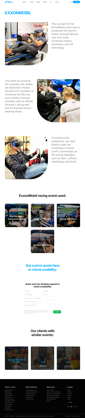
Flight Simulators (8, 391)
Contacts (57, 2)
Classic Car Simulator (9, 395)
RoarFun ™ (25, 2)
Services (45, 2)
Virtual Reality (7, 407)
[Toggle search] (71, 2)
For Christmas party (29, 397)
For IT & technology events (31, 390)
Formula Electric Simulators (10, 400)
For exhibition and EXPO (30, 393)
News (51, 2)
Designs (68, 397)
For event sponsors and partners (32, 391)
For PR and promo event (30, 395)
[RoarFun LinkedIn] (68, 406)
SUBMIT (57, 311)
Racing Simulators (8, 393)
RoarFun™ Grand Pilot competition (53, 395)
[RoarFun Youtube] (71, 406)
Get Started (76, 2)
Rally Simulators (8, 397)
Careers (31, 2)
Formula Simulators (8, 402)
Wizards (38, 2)
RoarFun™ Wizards (50, 390)
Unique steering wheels (51, 399)
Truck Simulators (8, 406)
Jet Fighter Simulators (9, 390)
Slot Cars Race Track (9, 409)
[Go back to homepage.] (9, 2)
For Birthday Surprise (30, 399)
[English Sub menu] (67, 402)
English (70, 402)
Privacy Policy (70, 395)
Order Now (49, 400)
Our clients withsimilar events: (42, 333)
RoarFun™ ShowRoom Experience (53, 397)
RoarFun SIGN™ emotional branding (53, 391)
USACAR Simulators (8, 404)
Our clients (69, 393)
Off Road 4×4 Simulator (9, 399)
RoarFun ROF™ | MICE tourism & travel (54, 393)
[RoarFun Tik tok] (74, 406)
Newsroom (69, 391)
